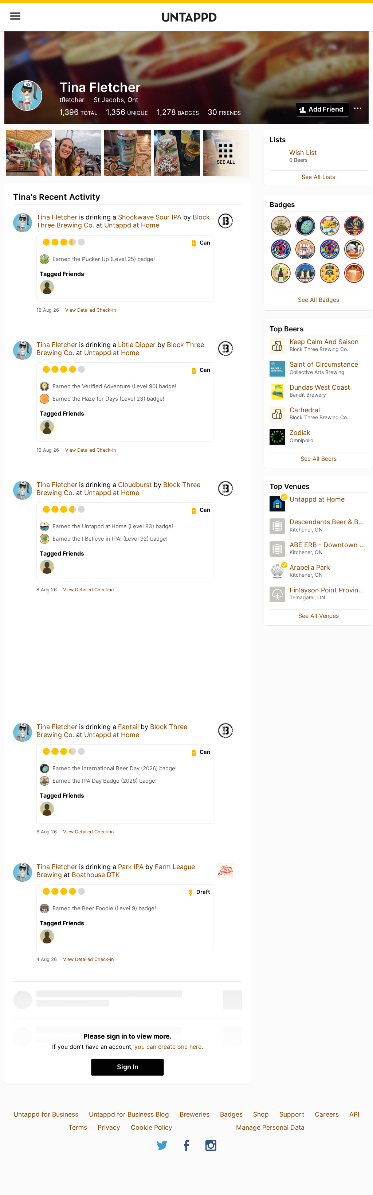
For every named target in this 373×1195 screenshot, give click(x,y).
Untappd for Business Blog (129, 1114)
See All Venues (318, 615)
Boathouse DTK (96, 875)
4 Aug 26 (46, 959)
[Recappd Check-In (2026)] (329, 226)
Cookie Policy (151, 1127)
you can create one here (167, 1046)
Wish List (303, 152)
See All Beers (319, 458)
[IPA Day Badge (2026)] (281, 226)
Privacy (109, 1127)
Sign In (127, 1067)
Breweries (194, 1114)
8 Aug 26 (46, 589)
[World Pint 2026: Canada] (281, 250)
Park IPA (131, 867)
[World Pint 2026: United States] (329, 250)
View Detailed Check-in (90, 310)
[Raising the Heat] (354, 273)
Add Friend (326, 109)
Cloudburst (135, 484)
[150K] (329, 273)
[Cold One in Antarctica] (305, 273)
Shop (261, 1114)
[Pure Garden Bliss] (281, 273)
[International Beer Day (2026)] (305, 226)
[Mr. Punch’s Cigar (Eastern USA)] (354, 226)
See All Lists (318, 176)
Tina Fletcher (56, 217)
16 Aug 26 (47, 310)
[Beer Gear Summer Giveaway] (305, 250)
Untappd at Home (131, 225)
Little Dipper (137, 345)
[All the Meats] (354, 250)
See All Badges (318, 299)
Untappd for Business (45, 1114)
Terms (77, 1127)
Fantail (128, 727)
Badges (231, 1114)
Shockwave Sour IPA (149, 217)
